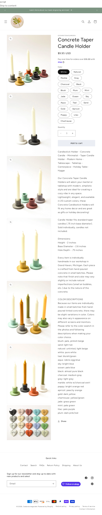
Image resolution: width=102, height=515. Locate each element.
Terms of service (88, 506)
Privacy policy (74, 506)
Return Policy (53, 465)
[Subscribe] (53, 483)
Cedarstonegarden (30, 506)
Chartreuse (66, 121)
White (64, 72)
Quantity (61, 127)
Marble (64, 78)
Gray (76, 78)
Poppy (64, 115)
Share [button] (63, 421)
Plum (75, 90)
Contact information (87, 509)
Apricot (76, 109)
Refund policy (61, 506)
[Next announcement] (97, 10)
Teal (75, 102)
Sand (86, 102)
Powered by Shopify (45, 506)
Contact (24, 465)
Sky (87, 96)
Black (78, 84)
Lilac (76, 115)
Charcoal (65, 84)
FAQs (41, 465)
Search (33, 465)
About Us (77, 465)
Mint (87, 90)
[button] (6, 22)
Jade (63, 96)
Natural (77, 72)
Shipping (66, 465)
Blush (63, 90)
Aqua (63, 102)
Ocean (75, 96)
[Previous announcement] (5, 10)
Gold (63, 109)
